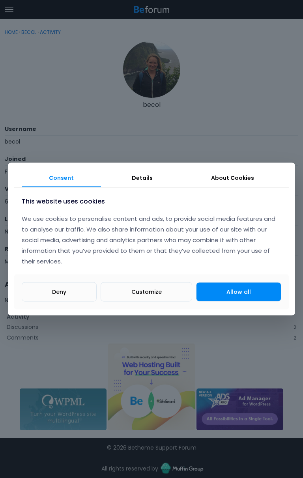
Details (142, 178)
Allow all (238, 291)
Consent (61, 178)
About (232, 178)
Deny (59, 291)
